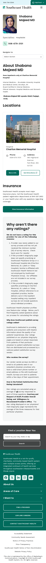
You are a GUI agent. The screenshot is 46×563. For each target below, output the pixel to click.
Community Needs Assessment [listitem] (23, 537)
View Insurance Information (23, 209)
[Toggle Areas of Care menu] (23, 491)
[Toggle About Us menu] (23, 484)
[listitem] (5, 477)
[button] (38, 2)
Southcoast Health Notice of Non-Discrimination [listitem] (23, 548)
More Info (12, 173)
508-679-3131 (15, 43)
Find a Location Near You (22, 430)
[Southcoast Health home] (17, 7)
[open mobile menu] (41, 7)
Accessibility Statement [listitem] (23, 533)
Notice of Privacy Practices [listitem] (23, 541)
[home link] (17, 454)
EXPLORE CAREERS (23, 515)
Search (22, 443)
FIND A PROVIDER (23, 507)
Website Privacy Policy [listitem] (23, 551)
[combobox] (21, 436)
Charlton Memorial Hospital (21, 149)
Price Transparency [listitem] (23, 544)
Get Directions (29, 173)
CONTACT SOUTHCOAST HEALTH (23, 524)
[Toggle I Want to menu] (23, 498)
